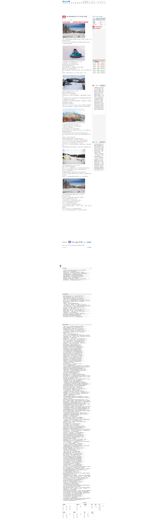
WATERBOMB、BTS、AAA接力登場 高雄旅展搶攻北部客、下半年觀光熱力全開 (76, 430)
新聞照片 (74, 512)
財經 (63, 515)
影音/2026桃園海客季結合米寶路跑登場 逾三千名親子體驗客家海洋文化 (74, 388)
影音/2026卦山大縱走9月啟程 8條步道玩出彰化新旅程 (71, 486)
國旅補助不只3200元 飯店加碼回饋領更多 (70, 271)
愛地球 (88, 516)
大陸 (80, 513)
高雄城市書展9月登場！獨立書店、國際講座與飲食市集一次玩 (72, 353)
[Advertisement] (77, 255)
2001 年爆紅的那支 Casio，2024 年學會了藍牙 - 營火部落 (72, 363)
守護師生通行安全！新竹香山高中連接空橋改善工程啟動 (72, 348)
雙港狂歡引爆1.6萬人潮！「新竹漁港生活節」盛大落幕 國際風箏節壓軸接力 (75, 273)
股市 (94, 1)
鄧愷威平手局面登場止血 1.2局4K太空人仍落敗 (101, 95)
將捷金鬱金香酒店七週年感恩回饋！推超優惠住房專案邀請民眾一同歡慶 (74, 369)
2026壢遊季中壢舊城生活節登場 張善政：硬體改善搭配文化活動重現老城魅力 (75, 384)
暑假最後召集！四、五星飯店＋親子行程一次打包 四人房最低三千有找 (104, 160)
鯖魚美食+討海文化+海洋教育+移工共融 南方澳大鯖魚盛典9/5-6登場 (74, 427)
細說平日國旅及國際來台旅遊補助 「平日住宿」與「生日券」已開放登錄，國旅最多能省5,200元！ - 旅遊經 (79, 473)
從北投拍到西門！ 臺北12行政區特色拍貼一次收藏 (71, 373)
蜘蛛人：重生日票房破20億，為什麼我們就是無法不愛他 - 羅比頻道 (73, 467)
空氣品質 (97, 18)
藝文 (87, 514)
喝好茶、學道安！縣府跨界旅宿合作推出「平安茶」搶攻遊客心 (73, 418)
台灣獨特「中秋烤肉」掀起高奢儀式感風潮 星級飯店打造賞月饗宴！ (104, 148)
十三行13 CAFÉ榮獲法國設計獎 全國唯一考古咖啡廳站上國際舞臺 (104, 157)
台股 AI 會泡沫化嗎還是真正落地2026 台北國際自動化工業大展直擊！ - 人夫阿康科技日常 (77, 468)
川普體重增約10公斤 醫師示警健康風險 (100, 87)
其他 (69, 514)
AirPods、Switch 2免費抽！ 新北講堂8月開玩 (70, 442)
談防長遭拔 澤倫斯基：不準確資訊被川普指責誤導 (101, 90)
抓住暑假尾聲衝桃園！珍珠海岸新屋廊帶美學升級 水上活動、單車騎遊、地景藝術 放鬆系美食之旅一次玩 (79, 498)
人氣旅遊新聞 (102, 85)
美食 (83, 245)
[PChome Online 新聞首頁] (73, 1)
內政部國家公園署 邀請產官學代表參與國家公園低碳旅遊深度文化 (73, 434)
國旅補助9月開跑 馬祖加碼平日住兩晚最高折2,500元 (71, 480)
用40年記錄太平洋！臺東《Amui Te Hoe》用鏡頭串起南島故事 (73, 316)
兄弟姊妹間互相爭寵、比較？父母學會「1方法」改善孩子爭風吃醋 (104, 102)
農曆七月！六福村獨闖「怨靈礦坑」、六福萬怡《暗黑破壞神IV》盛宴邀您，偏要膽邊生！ (77, 410)
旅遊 (69, 513)
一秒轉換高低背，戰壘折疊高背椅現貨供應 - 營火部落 (71, 394)
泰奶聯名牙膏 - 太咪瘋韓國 (67, 398)
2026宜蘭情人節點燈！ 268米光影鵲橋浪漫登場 (71, 431)
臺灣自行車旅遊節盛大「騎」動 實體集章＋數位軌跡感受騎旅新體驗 (73, 374)
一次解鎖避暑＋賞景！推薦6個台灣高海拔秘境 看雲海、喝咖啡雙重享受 (74, 382)
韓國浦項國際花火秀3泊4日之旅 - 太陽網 (69, 474)
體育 (66, 513)
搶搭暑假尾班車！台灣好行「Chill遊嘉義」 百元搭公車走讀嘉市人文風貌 (74, 439)
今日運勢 (97, 16)
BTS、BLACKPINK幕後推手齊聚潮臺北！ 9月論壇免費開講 (72, 443)
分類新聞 (64, 504)
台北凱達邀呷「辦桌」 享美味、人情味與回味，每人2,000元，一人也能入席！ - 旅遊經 (76, 476)
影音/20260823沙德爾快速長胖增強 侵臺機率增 (70, 372)
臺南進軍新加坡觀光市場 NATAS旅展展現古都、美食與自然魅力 (73, 276)
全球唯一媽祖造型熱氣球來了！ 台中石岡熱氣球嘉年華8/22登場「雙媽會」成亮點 (76, 441)
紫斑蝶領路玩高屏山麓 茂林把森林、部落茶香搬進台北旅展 (72, 440)
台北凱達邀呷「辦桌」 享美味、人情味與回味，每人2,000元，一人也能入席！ (75, 488)
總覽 (84, 513)
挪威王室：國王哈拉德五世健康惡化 (99, 109)
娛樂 (63, 517)
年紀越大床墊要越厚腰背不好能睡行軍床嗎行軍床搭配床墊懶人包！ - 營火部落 (75, 396)
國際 (66, 515)
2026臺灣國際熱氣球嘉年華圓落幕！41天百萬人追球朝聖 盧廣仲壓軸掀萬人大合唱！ (76, 407)
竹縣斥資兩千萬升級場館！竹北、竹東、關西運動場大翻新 (72, 464)
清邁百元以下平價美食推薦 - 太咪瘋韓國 (69, 364)
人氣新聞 (95, 85)
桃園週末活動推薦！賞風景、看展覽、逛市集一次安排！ (72, 452)
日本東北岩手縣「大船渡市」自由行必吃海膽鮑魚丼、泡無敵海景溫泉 (104, 165)
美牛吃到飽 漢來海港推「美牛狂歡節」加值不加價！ (71, 411)
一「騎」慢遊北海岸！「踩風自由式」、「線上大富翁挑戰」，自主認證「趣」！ (75, 304)
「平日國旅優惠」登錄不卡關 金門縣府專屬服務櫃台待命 (72, 381)
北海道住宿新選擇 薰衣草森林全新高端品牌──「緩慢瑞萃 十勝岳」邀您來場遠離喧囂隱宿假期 (77, 490)
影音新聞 (64, 512)
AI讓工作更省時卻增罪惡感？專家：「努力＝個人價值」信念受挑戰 (76, 16)
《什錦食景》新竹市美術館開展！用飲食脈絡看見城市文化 (72, 361)
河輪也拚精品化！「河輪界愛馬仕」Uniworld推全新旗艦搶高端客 (73, 432)
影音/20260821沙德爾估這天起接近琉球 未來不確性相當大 (72, 433)
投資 (84, 515)
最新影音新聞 (102, 142)
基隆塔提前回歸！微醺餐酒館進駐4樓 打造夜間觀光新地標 (102, 167)
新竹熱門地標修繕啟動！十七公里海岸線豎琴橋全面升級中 (72, 462)
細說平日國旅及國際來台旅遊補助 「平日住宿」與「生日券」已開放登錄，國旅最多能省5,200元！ (78, 487)
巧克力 (66, 245)
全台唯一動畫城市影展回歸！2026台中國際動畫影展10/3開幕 (72, 351)
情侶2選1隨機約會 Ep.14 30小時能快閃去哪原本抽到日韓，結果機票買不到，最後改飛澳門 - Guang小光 (79, 375)
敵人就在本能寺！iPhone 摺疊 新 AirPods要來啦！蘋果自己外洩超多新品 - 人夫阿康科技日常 (77, 466)
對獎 (95, 504)
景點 (81, 245)
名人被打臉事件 (97, 28)
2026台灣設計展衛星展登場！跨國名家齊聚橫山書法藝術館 (72, 456)
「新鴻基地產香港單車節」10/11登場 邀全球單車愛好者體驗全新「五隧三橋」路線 (76, 445)
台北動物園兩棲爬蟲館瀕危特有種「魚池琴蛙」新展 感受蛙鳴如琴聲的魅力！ (75, 409)
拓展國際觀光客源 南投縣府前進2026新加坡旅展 (71, 415)
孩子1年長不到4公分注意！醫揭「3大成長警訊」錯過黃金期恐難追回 (104, 106)
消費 (66, 517)
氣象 (99, 504)
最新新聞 (95, 142)
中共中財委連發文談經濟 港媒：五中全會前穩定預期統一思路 (103, 98)
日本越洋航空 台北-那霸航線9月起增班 (69, 500)
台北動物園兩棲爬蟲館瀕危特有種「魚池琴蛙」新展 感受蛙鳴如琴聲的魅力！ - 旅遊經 (76, 404)
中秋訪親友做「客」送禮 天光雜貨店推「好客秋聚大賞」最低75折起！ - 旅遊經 (75, 477)
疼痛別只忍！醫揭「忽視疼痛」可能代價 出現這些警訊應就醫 (103, 101)
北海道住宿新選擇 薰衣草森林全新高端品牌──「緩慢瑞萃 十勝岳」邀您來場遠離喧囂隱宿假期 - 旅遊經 (79, 475)
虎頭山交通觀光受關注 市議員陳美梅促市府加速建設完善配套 (73, 275)
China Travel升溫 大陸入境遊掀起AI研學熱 (70, 497)
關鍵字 (92, 512)
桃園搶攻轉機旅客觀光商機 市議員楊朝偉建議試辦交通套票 (72, 274)
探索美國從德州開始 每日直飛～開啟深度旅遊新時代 (71, 446)
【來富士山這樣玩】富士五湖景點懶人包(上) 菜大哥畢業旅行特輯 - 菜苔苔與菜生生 (76, 397)
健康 (66, 516)
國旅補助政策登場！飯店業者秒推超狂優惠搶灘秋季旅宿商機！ (73, 428)
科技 (63, 516)
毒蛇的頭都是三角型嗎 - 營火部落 (68, 362)
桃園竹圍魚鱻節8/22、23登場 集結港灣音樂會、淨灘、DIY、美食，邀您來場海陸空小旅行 (77, 429)
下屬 (76, 245)
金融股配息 (101, 16)
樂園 (78, 245)
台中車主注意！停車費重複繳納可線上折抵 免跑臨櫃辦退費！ (72, 457)
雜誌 (84, 512)
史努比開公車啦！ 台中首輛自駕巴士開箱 (69, 416)
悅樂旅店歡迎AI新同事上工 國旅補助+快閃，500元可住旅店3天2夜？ (104, 146)
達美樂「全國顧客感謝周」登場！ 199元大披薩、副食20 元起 (103, 145)
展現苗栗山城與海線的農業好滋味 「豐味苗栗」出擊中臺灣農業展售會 (74, 385)
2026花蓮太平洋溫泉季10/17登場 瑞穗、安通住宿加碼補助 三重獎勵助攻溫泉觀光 (76, 492)
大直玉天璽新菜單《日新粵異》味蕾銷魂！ (69, 450)
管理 (84, 516)
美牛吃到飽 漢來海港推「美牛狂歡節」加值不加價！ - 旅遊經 (72, 405)
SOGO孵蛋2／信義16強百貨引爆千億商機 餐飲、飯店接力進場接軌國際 (74, 270)
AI (68, 245)
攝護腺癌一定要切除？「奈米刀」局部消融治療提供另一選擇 (103, 94)
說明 (102, 1)
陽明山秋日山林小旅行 (97, 152)
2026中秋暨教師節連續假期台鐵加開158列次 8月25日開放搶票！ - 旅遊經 (74, 469)
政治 (63, 513)
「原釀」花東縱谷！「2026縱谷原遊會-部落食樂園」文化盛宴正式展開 (74, 370)
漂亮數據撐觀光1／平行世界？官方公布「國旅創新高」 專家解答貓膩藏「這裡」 (75, 393)
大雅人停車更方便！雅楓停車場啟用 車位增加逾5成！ (71, 463)
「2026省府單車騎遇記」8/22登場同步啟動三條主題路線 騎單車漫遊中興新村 (75, 383)
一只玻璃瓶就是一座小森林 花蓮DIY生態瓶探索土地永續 (72, 420)
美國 (74, 245)
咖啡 (79, 245)
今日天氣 (94, 18)
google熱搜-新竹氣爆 (98, 26)
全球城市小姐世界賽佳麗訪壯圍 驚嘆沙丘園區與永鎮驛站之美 (73, 479)
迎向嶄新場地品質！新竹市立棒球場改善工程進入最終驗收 (72, 359)
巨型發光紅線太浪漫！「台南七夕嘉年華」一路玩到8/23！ (72, 455)
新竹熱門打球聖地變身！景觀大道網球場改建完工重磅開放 (72, 350)
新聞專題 (85, 504)
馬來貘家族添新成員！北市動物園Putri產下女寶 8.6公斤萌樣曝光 (73, 301)
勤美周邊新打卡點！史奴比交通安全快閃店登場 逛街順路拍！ (72, 360)
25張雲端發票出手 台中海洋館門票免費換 (100, 164)
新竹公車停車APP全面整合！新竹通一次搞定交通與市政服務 (72, 352)
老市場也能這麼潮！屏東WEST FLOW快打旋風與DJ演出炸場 (72, 453)
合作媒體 (100, 1)
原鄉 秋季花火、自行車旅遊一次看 (68, 422)
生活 (66, 514)
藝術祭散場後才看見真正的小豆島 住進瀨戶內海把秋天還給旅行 (103, 144)
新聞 (63, 18)
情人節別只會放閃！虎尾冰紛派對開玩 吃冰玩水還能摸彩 (72, 386)
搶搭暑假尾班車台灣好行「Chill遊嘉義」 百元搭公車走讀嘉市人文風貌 (74, 421)
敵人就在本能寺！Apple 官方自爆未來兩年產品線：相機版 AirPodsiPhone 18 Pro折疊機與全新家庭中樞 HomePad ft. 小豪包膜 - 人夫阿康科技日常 (86, 376)
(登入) (104, 1)
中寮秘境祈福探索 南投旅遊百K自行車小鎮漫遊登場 (71, 371)
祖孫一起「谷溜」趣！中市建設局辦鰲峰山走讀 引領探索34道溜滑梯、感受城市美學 (76, 300)
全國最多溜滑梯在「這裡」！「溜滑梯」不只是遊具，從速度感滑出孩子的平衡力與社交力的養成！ (78, 305)
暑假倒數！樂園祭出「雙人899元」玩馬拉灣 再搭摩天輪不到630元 (104, 161)
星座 (92, 504)
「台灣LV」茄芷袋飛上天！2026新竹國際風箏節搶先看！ (72, 451)
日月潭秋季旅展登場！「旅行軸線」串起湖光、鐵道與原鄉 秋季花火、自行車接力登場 (76, 406)
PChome (98, 1)
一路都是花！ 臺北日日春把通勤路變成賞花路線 (101, 153)
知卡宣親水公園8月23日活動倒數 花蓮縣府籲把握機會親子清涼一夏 (74, 499)
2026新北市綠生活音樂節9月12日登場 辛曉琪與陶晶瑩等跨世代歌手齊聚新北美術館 (76, 485)
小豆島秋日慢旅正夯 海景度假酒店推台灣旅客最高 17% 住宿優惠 (73, 272)
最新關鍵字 (92, 513)
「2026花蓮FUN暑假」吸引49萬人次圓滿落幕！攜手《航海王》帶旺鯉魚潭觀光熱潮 (76, 419)
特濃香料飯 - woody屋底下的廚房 (68, 395)
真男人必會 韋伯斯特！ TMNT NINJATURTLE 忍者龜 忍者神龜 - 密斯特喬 (74, 478)
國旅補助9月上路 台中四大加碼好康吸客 (69, 489)
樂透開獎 (104, 18)
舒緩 (72, 245)
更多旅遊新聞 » (89, 247)
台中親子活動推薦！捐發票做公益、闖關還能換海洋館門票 (72, 349)
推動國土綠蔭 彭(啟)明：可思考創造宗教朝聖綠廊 (71, 277)
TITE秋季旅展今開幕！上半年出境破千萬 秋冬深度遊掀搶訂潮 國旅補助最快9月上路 (76, 408)
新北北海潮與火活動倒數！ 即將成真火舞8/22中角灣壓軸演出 (73, 417)
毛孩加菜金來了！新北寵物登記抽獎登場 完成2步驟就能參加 (72, 358)
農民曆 (94, 16)
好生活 (88, 513)
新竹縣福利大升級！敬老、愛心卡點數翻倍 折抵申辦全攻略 (72, 465)
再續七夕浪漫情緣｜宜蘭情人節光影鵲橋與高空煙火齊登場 (72, 454)
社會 (63, 514)
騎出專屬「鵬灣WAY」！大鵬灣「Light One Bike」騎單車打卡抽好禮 (104, 163)
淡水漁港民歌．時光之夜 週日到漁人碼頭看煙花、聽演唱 (72, 444)
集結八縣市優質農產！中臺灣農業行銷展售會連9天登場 (102, 168)
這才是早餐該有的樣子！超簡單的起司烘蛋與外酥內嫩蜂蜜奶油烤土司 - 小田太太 (75, 399)
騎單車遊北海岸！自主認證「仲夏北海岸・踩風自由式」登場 (72, 387)
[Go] (92, 1)
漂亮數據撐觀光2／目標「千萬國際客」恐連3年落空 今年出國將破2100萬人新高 (76, 392)
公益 (87, 515)
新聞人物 (78, 504)
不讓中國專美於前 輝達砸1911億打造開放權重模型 (101, 99)
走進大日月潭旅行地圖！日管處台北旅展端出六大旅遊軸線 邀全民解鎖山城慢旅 (75, 491)
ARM (70, 245)
